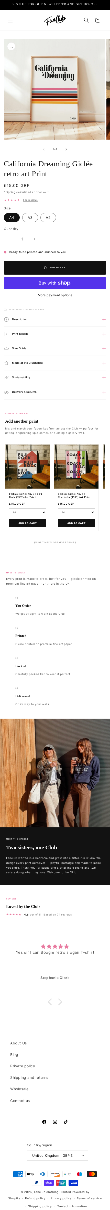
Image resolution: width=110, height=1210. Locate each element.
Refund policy (35, 1198)
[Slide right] (66, 149)
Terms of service (89, 1198)
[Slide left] (43, 149)
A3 (30, 217)
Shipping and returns (29, 1077)
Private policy (22, 1066)
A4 (11, 217)
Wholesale (19, 1089)
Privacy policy (61, 1198)
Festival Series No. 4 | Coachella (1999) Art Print (74, 495)
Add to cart (27, 523)
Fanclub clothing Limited (53, 1192)
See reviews (30, 200)
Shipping (10, 192)
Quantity (11, 229)
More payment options (55, 295)
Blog (14, 1054)
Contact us (20, 1100)
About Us (18, 1043)
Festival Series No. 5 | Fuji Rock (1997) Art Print (25, 495)
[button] (10, 20)
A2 (48, 217)
